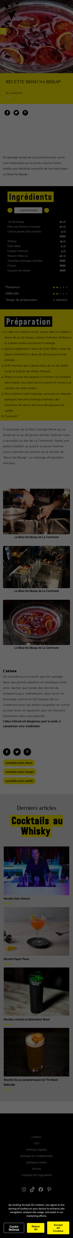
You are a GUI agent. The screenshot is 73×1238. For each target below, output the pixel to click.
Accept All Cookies (58, 1227)
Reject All (36, 1228)
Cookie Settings (14, 1228)
